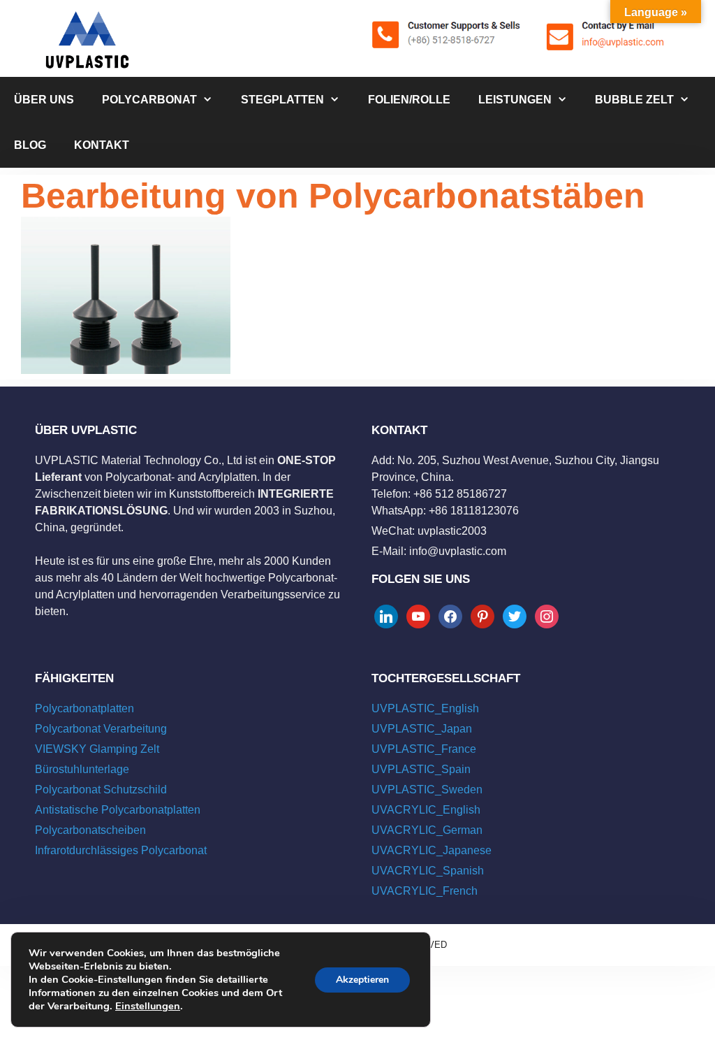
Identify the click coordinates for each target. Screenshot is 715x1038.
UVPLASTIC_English (425, 708)
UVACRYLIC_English (425, 810)
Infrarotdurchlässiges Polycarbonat (121, 850)
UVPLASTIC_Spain (421, 769)
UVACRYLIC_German (426, 830)
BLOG (30, 145)
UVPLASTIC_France (423, 749)
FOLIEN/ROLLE (409, 100)
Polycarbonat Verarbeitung (101, 729)
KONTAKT (101, 145)
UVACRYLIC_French (424, 891)
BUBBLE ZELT (634, 100)
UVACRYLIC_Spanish (427, 871)
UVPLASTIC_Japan (421, 729)
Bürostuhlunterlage (82, 769)
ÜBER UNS (44, 100)
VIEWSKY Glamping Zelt (97, 749)
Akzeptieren (362, 979)
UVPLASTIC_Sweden (426, 789)
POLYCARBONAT (149, 100)
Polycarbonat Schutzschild (101, 789)
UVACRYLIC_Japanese (431, 850)
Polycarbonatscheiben (90, 830)
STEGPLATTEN (282, 100)
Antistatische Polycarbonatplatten (117, 810)
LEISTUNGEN (515, 100)
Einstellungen (147, 1006)
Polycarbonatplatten (84, 708)
